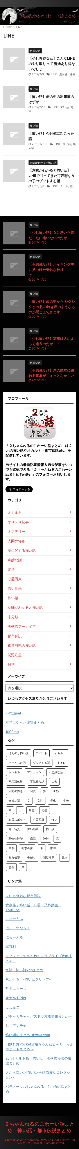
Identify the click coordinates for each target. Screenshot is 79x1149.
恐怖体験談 (16, 838)
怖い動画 (33, 829)
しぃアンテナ (16, 1025)
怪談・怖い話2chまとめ (24, 970)
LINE (54, 74)
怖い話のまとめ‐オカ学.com (27, 1035)
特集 (72, 74)
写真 (33, 791)
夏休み (63, 74)
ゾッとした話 (17, 762)
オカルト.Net (15, 998)
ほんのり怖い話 (19, 753)
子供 (53, 800)
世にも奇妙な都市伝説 (23, 896)
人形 (54, 781)
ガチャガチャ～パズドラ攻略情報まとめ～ (38, 1016)
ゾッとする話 (41, 762)
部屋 (53, 848)
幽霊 (31, 810)
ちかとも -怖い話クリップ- (28, 979)
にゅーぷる (14, 937)
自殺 (11, 848)
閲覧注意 (48, 857)
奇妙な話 (14, 800)
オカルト (60, 753)
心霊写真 (38, 819)
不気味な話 (37, 781)
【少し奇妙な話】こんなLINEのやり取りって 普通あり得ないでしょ (52, 63)
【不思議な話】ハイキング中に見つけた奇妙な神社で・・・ (51, 269)
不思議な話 (56, 772)
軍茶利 (10, 946)
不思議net (13, 713)
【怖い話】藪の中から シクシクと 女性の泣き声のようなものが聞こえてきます (52, 306)
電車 (64, 857)
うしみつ (12, 1007)
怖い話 (64, 107)
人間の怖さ (16, 791)
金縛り (31, 857)
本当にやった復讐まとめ (24, 722)
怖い (72, 186)
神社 (46, 838)
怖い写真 (14, 829)
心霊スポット (17, 819)
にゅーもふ (14, 919)
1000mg (12, 731)
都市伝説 (14, 857)
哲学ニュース (16, 988)
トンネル (14, 772)
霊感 (11, 867)
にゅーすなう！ (17, 928)
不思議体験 (16, 781)
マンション (34, 772)
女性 (40, 800)
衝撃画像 (27, 848)
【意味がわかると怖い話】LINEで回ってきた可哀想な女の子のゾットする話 (52, 175)
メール (63, 186)
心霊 (44, 810)
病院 (33, 838)
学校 (66, 800)
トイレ (61, 762)
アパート (41, 753)
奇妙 (56, 791)
